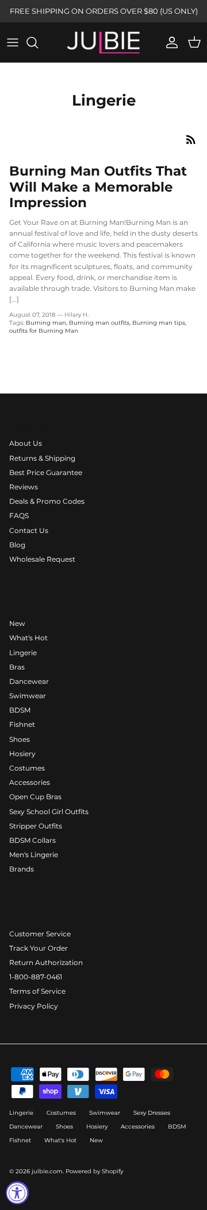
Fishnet (22, 724)
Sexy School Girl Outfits (49, 811)
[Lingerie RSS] (191, 139)
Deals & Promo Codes (47, 501)
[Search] (38, 42)
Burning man (46, 322)
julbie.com (47, 1171)
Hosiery (22, 753)
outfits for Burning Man (43, 330)
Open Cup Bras (35, 796)
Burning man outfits (99, 322)
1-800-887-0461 (35, 976)
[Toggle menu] (12, 42)
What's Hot (28, 637)
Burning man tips (158, 322)
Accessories (29, 782)
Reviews (23, 487)
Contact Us (28, 530)
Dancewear (29, 681)
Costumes (27, 768)
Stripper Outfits (35, 826)
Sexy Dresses (151, 1112)
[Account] (169, 42)
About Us (25, 443)
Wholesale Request (42, 559)
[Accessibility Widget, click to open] (17, 1192)
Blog (17, 544)
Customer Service (40, 933)
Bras (17, 667)
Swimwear (27, 695)
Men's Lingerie (33, 854)
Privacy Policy (33, 1006)
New (17, 623)
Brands (21, 869)
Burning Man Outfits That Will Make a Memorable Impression (98, 187)
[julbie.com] (103, 42)
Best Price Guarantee (45, 472)
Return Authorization (46, 962)
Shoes (19, 739)
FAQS (19, 515)
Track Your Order (38, 948)
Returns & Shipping (42, 458)
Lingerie (23, 652)
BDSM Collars (32, 840)
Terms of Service (37, 991)
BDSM (19, 710)
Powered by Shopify (94, 1171)
